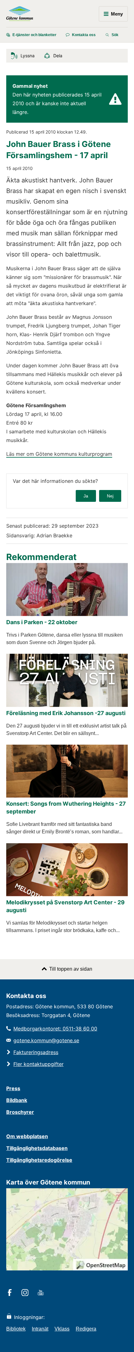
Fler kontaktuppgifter (38, 1064)
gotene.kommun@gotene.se (46, 1040)
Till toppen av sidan (70, 969)
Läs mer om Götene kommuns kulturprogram (59, 454)
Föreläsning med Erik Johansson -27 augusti (66, 713)
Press (13, 1088)
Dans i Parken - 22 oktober (41, 622)
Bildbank (16, 1100)
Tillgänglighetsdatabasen (37, 1148)
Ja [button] (86, 495)
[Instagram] (26, 1293)
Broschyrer (20, 1112)
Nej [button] (110, 495)
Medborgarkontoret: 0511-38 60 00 (55, 1028)
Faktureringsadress (35, 1052)
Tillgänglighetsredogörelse (39, 1160)
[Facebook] (10, 1293)
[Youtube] (41, 1293)
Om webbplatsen (27, 1136)
